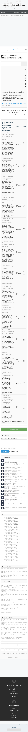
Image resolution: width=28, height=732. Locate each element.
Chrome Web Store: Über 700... (10, 553)
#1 (26, 105)
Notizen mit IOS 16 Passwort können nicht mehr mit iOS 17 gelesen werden (14, 591)
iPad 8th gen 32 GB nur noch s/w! (8, 608)
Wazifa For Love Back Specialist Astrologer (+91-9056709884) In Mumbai (14, 625)
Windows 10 (11, 689)
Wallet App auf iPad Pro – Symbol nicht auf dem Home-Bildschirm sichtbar (14, 605)
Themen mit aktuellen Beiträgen (17, 15)
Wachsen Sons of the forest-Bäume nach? (13, 467)
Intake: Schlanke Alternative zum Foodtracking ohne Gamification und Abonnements (7, 399)
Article (5, 462)
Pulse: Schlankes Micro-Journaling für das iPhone (8, 266)
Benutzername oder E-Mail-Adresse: (9, 438)
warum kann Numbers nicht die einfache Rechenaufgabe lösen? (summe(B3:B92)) (14, 611)
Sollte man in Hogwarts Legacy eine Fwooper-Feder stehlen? (15, 497)
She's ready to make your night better (9, 574)
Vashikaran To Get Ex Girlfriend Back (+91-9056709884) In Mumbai (14, 623)
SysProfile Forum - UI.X (11, 649)
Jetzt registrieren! (14, 429)
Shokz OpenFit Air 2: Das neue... (10, 556)
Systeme (14, 713)
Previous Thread (10, 117)
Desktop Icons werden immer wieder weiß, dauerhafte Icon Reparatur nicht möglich (14, 576)
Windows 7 (14, 691)
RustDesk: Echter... (8, 541)
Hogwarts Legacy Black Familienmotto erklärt (13, 476)
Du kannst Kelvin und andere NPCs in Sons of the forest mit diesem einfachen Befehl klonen (14, 464)
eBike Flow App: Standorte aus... (11, 520)
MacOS (14, 696)
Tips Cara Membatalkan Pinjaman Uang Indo (10, 638)
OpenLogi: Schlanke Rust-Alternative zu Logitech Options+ (7, 178)
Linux (14, 695)
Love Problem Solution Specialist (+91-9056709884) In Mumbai (14, 620)
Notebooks (14, 715)
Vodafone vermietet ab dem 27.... (11, 535)
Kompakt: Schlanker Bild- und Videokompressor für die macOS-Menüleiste (8, 244)
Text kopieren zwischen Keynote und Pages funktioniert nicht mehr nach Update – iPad (14, 602)
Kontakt (3, 653)
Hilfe (8, 653)
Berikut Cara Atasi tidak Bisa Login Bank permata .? (12, 637)
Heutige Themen (5, 15)
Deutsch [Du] (22, 649)
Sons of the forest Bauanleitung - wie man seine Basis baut (15, 480)
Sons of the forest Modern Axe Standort (12, 470)
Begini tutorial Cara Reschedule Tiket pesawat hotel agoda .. (14, 640)
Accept (9, 729)
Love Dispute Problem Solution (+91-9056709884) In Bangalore (14, 633)
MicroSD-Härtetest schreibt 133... (11, 547)
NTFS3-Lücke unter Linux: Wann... (11, 526)
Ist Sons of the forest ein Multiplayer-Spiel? (13, 500)
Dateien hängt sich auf (6, 593)
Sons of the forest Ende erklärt (10, 483)
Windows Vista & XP (14, 693)
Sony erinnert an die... (8, 538)
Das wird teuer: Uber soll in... (10, 532)
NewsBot (6, 518)
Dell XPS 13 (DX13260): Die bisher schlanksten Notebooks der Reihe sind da (8, 199)
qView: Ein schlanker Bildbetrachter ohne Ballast (14, 103)
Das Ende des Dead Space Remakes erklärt (13, 490)
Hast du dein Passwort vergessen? (8, 448)
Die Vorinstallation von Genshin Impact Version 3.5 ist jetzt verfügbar (15, 460)
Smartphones (14, 717)
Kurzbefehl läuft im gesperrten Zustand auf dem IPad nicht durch (14, 595)
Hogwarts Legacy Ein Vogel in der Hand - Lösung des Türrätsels (15, 504)
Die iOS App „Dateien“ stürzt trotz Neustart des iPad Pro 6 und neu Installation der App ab (14, 597)
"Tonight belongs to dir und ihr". (8, 570)
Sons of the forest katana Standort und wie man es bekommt (14, 494)
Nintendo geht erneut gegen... (10, 517)
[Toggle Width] (2, 649)
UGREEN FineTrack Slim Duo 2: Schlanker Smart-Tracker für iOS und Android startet (8, 136)
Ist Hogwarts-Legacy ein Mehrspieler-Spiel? (13, 473)
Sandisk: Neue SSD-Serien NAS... (10, 523)
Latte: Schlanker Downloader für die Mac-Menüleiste (7, 158)
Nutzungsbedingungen (21, 653)
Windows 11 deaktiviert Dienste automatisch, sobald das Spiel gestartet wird (14, 572)
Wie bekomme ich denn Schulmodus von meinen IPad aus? (13, 587)
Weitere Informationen (15, 729)
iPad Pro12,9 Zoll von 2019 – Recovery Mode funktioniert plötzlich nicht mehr (14, 586)
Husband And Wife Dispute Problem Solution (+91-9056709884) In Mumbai (14, 628)
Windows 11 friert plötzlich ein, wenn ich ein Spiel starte (13, 568)
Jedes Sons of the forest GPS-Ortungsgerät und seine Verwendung (15, 487)
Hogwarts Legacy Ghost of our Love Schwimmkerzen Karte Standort (15, 508)
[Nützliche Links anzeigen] (26, 49)
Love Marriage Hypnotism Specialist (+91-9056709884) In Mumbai (14, 635)
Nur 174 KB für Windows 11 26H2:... (11, 529)
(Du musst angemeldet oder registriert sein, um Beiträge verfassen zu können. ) (14, 111)
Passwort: (3, 444)
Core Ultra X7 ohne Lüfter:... (10, 550)
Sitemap (12, 653)
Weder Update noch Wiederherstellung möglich (11, 607)
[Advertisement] (14, 32)
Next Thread (18, 117)
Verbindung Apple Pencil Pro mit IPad (9, 584)
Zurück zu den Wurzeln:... (9, 559)
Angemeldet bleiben (14, 451)
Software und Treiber (14, 710)
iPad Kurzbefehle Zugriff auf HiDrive (9, 589)
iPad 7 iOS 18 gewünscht (6, 609)
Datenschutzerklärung (13, 657)
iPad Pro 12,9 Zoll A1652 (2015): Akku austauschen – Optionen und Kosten (14, 600)
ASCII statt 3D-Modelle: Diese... (10, 544)
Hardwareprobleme (14, 712)
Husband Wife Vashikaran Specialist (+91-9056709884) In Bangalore (14, 630)
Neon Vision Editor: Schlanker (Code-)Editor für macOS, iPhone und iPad (7, 287)
